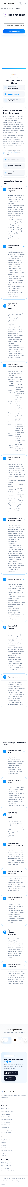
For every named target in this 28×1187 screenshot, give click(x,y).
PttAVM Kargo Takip (6, 1162)
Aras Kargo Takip (5, 1114)
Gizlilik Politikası (5, 1181)
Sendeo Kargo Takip (6, 1150)
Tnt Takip (3, 1145)
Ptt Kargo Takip (5, 1108)
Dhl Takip (3, 1142)
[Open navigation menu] (25, 3)
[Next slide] (25, 1040)
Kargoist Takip (5, 1153)
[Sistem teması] (20, 3)
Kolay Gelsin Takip (5, 1139)
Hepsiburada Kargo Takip (7, 1170)
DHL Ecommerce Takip (7, 1119)
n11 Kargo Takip (5, 1168)
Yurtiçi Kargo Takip (6, 1116)
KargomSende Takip (6, 1147)
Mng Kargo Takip (5, 1122)
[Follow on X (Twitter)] (2, 1101)
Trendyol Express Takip (7, 1111)
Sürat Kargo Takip (5, 1127)
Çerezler (3, 1184)
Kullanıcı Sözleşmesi (16, 1181)
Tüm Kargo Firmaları (6, 1132)
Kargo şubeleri (12, 555)
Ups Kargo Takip (5, 1124)
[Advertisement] (14, 52)
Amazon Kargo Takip (6, 1165)
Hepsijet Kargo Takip (6, 1130)
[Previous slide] (2, 1040)
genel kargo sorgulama (10, 153)
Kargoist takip (16, 567)
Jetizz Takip (4, 1155)
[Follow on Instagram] (6, 1101)
